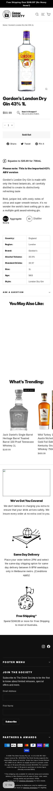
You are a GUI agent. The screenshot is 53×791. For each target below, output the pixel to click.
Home (5, 25)
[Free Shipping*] (26, 598)
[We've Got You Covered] (26, 482)
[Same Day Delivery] (26, 536)
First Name (8, 705)
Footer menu (14, 662)
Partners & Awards (20, 737)
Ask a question (13, 292)
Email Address (9, 691)
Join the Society (18, 672)
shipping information (26, 781)
